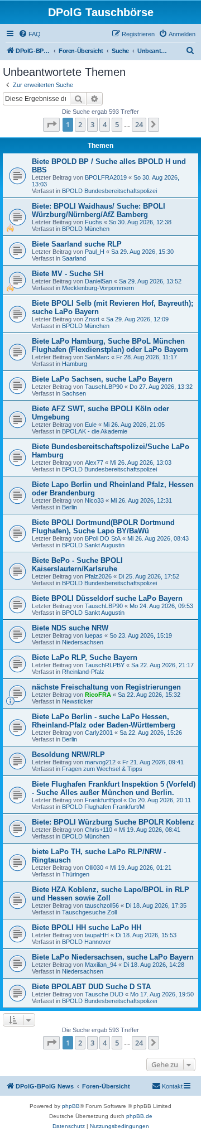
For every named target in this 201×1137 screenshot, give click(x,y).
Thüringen (75, 874)
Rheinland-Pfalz (83, 671)
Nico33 (94, 500)
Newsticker (77, 701)
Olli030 (94, 867)
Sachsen (74, 393)
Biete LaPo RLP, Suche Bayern (84, 657)
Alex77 (94, 462)
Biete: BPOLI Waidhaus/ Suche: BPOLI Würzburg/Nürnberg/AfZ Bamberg (98, 210)
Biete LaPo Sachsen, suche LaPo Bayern (102, 379)
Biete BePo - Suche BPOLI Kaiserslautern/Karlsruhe (77, 564)
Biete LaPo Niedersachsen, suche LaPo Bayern (113, 957)
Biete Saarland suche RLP (77, 244)
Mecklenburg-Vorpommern (98, 288)
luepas (94, 635)
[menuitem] (29, 34)
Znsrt (92, 319)
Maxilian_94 (101, 964)
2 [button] (80, 124)
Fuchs (93, 222)
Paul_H (94, 251)
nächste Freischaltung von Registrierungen (106, 687)
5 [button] (117, 124)
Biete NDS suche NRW (70, 628)
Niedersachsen (82, 642)
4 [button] (105, 124)
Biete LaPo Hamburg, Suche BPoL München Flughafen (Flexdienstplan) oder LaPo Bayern (110, 345)
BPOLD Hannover (86, 941)
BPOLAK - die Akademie (94, 431)
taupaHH (97, 935)
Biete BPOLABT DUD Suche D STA (91, 986)
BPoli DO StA (103, 538)
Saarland (74, 258)
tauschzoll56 (102, 905)
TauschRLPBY (105, 665)
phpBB (71, 1106)
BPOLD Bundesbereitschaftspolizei (109, 190)
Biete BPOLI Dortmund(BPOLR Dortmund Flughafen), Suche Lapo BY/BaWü (103, 526)
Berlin (69, 507)
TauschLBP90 (104, 386)
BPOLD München (85, 228)
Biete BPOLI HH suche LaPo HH (86, 927)
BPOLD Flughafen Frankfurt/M (103, 806)
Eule (91, 424)
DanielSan (98, 281)
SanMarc (97, 357)
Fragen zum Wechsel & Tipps (102, 768)
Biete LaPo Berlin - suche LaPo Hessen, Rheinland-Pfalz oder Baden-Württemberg (103, 720)
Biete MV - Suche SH (67, 273)
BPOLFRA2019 (106, 177)
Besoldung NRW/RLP (68, 754)
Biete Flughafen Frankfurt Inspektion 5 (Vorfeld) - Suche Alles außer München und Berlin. (113, 788)
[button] (51, 124)
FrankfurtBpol (103, 800)
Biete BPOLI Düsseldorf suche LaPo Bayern (107, 598)
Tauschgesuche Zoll (89, 912)
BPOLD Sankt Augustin (93, 545)
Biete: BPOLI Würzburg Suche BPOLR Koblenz (113, 822)
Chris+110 (98, 829)
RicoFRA (98, 694)
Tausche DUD (104, 994)
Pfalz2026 (98, 576)
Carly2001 (99, 732)
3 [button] (92, 124)
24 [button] (139, 124)
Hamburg (74, 363)
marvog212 (100, 762)
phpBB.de (139, 1116)
